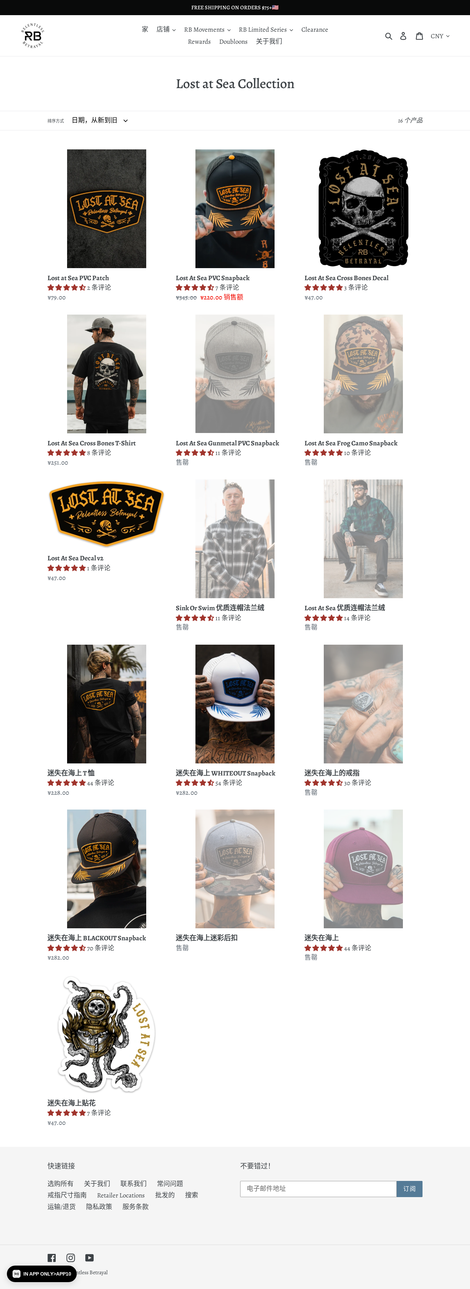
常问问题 (170, 1184)
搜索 (191, 1195)
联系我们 (133, 1184)
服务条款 (135, 1207)
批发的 (165, 1195)
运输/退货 (61, 1207)
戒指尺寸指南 (67, 1195)
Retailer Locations (121, 1195)
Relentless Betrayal (87, 1272)
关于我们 (97, 1184)
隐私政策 (99, 1207)
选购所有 (60, 1184)
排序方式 (55, 121)
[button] (42, 1274)
